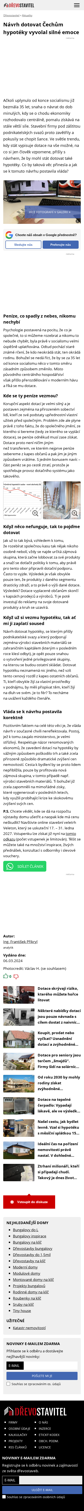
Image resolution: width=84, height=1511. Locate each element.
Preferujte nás (60, 244)
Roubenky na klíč (27, 1298)
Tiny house (22, 1310)
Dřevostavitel (11, 15)
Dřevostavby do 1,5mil (32, 1254)
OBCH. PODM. (49, 1441)
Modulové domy (26, 1273)
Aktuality (27, 15)
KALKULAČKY (18, 1435)
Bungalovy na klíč (27, 1242)
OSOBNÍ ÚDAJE (19, 1429)
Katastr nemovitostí (29, 1327)
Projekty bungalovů (29, 1285)
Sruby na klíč (23, 1304)
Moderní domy (25, 1267)
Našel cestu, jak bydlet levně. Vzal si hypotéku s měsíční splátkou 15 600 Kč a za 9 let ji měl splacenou (58, 1133)
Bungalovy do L (25, 1229)
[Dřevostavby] (19, 5)
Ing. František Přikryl (20, 941)
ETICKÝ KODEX (49, 1435)
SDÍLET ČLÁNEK (30, 866)
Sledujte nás (23, 244)
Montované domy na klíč (33, 1279)
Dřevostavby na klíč (29, 1260)
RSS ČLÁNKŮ (18, 1447)
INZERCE (45, 1429)
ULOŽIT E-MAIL (42, 1490)
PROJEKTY (16, 1441)
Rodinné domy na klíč (31, 1292)
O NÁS (43, 1422)
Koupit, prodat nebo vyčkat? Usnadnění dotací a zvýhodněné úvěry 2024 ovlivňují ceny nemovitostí (56, 1044)
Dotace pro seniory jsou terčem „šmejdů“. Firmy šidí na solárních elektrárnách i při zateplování (59, 1067)
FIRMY (13, 1422)
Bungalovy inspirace (29, 1236)
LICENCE (45, 1447)
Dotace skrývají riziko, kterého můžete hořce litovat (58, 994)
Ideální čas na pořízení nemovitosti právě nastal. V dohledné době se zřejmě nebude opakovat (59, 1155)
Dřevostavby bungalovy (32, 1248)
